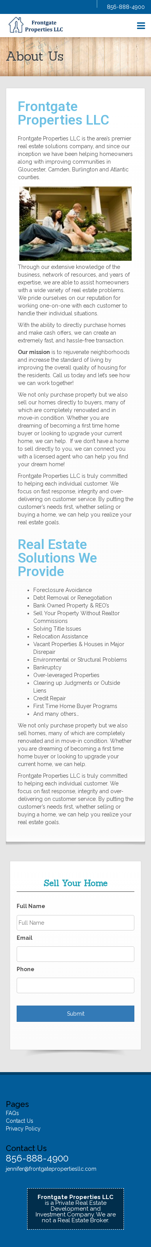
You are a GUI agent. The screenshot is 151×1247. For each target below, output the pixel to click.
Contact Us (19, 1121)
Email (25, 938)
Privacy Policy (23, 1129)
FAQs (12, 1113)
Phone (25, 969)
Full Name (31, 906)
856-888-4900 (126, 7)
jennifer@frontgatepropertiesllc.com (51, 1169)
